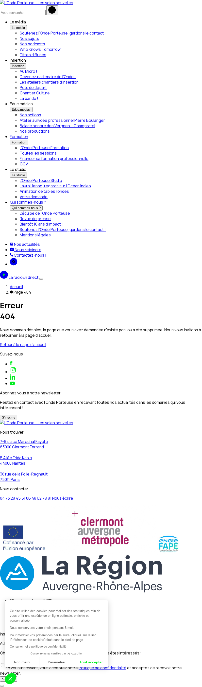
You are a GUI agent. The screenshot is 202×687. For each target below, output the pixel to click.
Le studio (18, 175)
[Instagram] (13, 371)
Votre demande (34, 196)
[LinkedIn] (12, 378)
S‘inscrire (8, 417)
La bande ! (29, 98)
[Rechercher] (52, 10)
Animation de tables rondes (44, 191)
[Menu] (41, 279)
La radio (23, 277)
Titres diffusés (33, 54)
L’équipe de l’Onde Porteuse (45, 213)
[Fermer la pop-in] (2, 686)
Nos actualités (26, 244)
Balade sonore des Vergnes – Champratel (57, 125)
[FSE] (25, 552)
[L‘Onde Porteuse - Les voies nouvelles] (36, 2)
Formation (19, 136)
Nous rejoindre (27, 249)
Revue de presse (35, 218)
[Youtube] (12, 383)
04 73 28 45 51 (13, 498)
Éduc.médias (21, 109)
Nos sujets (29, 38)
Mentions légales (35, 235)
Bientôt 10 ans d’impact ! (41, 224)
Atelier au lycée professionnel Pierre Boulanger (62, 120)
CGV (24, 164)
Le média (18, 28)
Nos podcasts (32, 44)
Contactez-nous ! (29, 255)
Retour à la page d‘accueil (23, 344)
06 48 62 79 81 (39, 498)
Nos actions (30, 115)
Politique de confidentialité (102, 667)
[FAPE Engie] (168, 552)
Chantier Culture (35, 93)
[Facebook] (11, 364)
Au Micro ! (28, 71)
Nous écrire (62, 498)
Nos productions (35, 131)
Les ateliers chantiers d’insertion (49, 82)
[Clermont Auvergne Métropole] (103, 552)
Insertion (18, 66)
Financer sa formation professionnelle (54, 158)
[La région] (81, 591)
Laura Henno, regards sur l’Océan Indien (55, 186)
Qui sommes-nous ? (28, 202)
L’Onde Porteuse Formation (44, 147)
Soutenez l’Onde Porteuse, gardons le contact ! (63, 33)
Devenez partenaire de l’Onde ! (48, 76)
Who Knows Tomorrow (40, 49)
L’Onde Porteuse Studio (41, 180)
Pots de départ (33, 87)
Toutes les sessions (38, 153)
